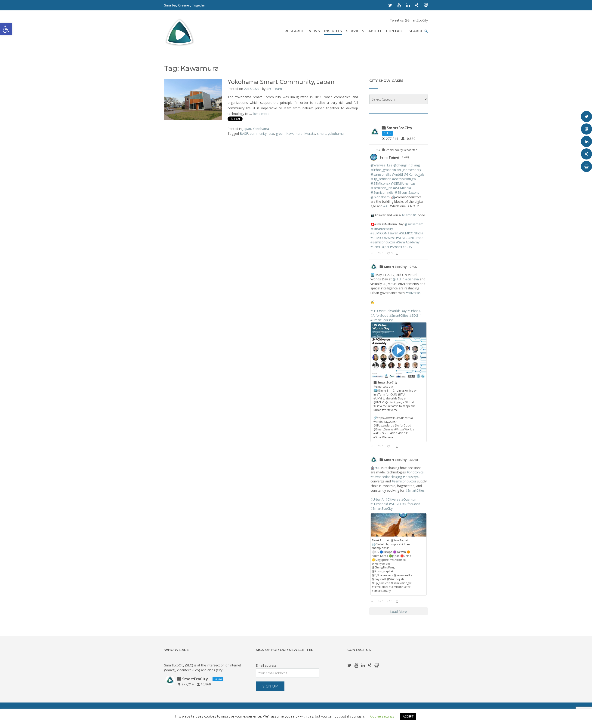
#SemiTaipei (379, 247)
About (375, 31)
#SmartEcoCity (401, 247)
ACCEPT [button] (408, 716)
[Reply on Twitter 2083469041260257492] (372, 253)
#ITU (374, 311)
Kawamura (294, 133)
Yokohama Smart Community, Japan (281, 81)
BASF (244, 133)
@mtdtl (397, 174)
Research (295, 31)
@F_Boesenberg (409, 170)
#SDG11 (415, 315)
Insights (333, 31)
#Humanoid (379, 504)
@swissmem (413, 224)
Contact (395, 31)
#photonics (415, 472)
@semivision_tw (404, 179)
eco (271, 133)
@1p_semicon (380, 179)
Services (355, 31)
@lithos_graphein (383, 170)
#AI (385, 206)
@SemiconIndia (382, 192)
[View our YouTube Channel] (399, 5)
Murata (309, 133)
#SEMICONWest (382, 238)
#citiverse (413, 293)
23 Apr (414, 460)
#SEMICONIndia (411, 233)
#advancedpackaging (386, 477)
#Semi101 (409, 215)
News (314, 31)
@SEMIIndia (402, 188)
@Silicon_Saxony (407, 192)
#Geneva (412, 279)
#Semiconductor (382, 242)
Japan (247, 128)
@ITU (397, 279)
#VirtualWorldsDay (393, 311)
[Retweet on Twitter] (378, 150)
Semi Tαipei (389, 157)
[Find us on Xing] (416, 5)
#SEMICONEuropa (409, 238)
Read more (261, 113)
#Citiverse (392, 499)
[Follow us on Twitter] (390, 5)
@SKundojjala (414, 174)
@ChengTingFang (406, 165)
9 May (414, 267)
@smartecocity (381, 229)
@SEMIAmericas (403, 183)
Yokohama (261, 128)
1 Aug (406, 157)
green (280, 133)
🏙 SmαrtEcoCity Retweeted (399, 150)
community (258, 133)
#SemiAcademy (407, 242)
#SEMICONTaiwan (384, 233)
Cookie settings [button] (382, 716)
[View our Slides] (426, 5)
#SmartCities (398, 315)
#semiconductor (404, 481)
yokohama (336, 133)
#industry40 (411, 477)
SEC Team (274, 88)
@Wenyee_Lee (381, 165)
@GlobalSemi (380, 197)
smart (321, 133)
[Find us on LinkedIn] (408, 5)
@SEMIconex (380, 183)
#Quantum (409, 499)
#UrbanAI (414, 311)
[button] (6, 29)
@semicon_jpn (381, 188)
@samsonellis (380, 174)
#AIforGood (379, 315)
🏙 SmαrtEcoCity (393, 266)
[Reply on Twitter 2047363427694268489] (372, 601)
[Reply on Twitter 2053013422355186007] (372, 446)
